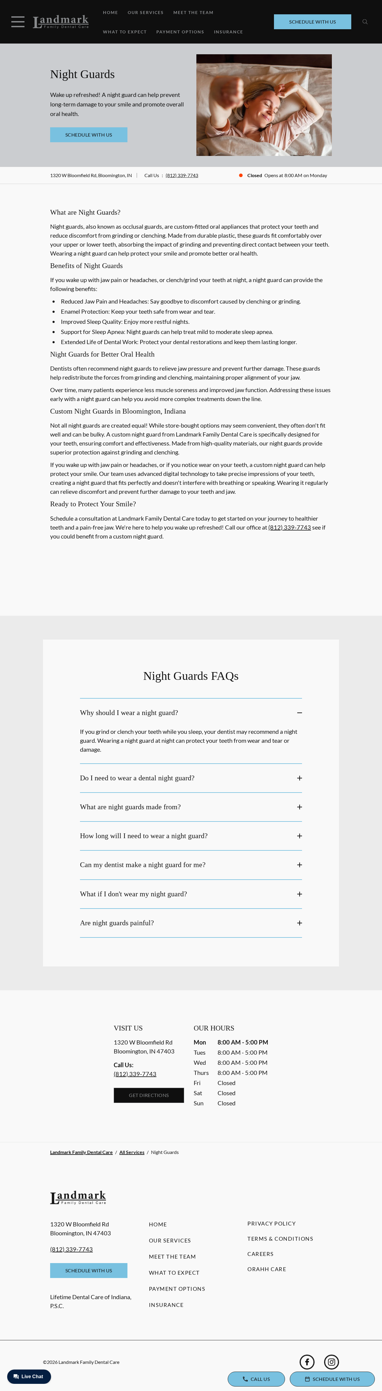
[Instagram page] (331, 1362)
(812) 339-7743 (182, 175)
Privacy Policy (271, 1223)
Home (110, 12)
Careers (260, 1254)
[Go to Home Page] (61, 22)
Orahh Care (266, 1269)
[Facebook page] (307, 1362)
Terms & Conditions (280, 1238)
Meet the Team (193, 12)
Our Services (146, 12)
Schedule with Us (312, 21)
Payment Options (180, 31)
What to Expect (125, 31)
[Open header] (17, 21)
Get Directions (149, 1095)
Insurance (228, 31)
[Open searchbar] (365, 21)
